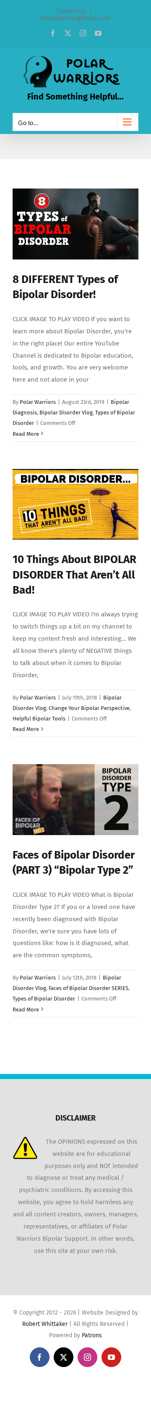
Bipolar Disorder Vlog (66, 412)
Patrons (92, 1335)
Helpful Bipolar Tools (39, 718)
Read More (26, 434)
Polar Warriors (38, 402)
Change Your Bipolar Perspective (89, 708)
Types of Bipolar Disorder (44, 998)
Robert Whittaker (45, 1324)
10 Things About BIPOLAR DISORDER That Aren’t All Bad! (74, 575)
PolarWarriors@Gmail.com (75, 18)
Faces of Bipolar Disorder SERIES (88, 988)
